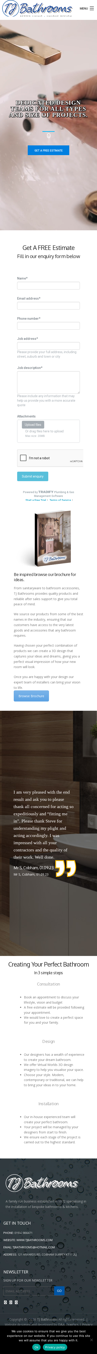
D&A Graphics (68, 1324)
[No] (91, 1340)
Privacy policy (55, 1347)
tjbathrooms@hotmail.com (34, 1247)
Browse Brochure (31, 696)
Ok (37, 1347)
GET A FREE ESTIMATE (49, 150)
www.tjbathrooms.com (34, 1240)
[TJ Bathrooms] (36, 9)
